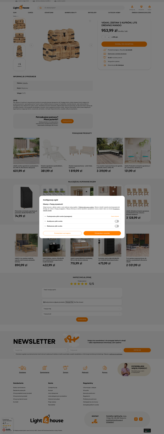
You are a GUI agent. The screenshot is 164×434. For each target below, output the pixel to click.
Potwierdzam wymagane (62, 233)
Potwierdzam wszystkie (102, 233)
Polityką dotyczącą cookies (86, 207)
